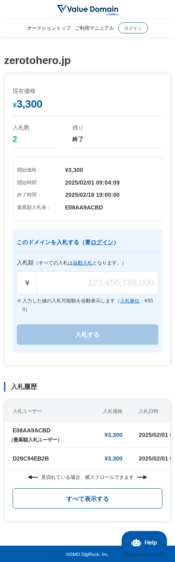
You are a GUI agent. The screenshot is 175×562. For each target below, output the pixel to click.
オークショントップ (49, 27)
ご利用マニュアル (94, 27)
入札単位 (130, 301)
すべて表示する (87, 498)
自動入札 (82, 263)
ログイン (133, 27)
